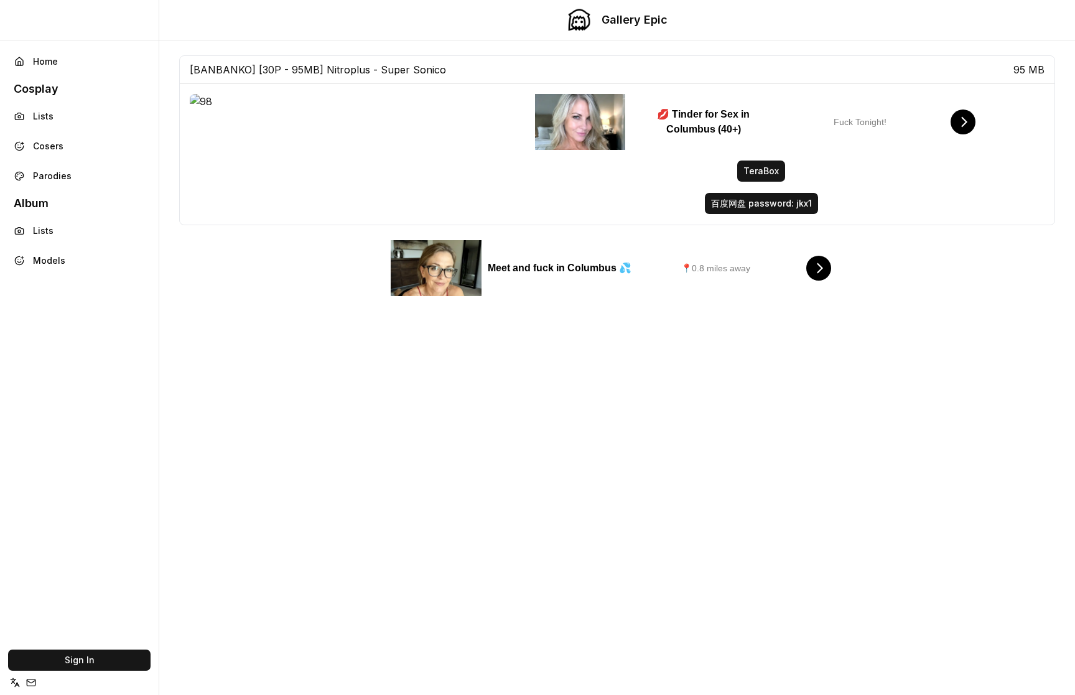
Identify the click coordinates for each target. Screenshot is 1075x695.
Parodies (52, 175)
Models (49, 260)
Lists (43, 116)
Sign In (80, 660)
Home (45, 61)
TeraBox (761, 171)
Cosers (48, 146)
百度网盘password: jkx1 (761, 203)
